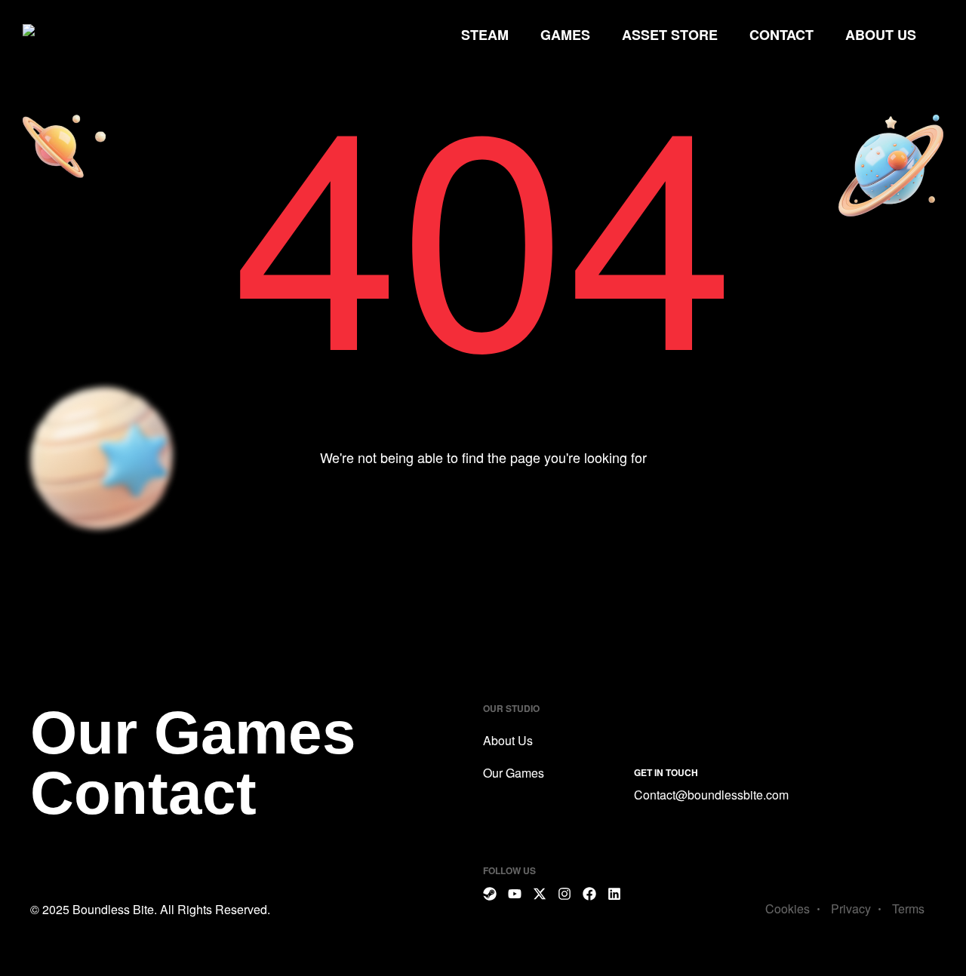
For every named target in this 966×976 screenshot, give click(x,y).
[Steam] (490, 894)
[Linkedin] (614, 894)
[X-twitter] (539, 894)
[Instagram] (564, 894)
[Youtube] (514, 894)
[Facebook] (589, 894)
